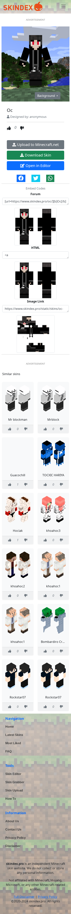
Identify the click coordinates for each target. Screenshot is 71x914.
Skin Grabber (14, 782)
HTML (35, 248)
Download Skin (37, 155)
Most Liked (13, 743)
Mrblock (53, 420)
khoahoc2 (18, 586)
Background (46, 96)
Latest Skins (14, 734)
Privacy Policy (15, 837)
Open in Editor (38, 165)
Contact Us (13, 829)
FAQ (8, 751)
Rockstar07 (18, 697)
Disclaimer (12, 846)
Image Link (35, 301)
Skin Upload (14, 790)
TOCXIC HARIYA (53, 475)
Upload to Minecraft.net (37, 144)
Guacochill (17, 475)
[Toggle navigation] (63, 6)
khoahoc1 (53, 586)
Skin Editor (13, 774)
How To (10, 798)
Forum (35, 194)
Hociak (18, 531)
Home (9, 726)
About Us (12, 821)
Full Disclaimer (24, 897)
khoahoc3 (53, 531)
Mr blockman (17, 420)
